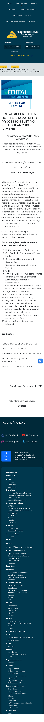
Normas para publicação (17, 654)
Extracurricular (13, 561)
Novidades (33, 21)
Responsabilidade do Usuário (19, 495)
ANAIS (10, 657)
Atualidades (12, 606)
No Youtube (32, 435)
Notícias (15, 67)
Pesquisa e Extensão (22, 15)
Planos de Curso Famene (17, 590)
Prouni (10, 518)
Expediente (12, 652)
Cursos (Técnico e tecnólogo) (19, 547)
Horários (11, 597)
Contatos (10, 525)
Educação (12, 610)
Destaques (12, 714)
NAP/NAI (11, 506)
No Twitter (31, 442)
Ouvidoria (10, 476)
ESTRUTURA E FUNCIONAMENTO (20, 638)
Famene (11, 482)
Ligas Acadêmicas (14, 660)
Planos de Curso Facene (17, 593)
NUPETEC (11, 515)
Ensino (34, 3)
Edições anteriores (15, 680)
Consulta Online (14, 498)
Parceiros (11, 520)
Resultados (12, 487)
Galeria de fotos (14, 718)
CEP (8, 635)
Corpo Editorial (13, 669)
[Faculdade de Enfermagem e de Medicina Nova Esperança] (22, 34)
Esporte (11, 613)
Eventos (11, 537)
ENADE (9, 603)
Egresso (11, 595)
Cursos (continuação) (15, 551)
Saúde (10, 626)
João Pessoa (13, 47)
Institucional (21, 3)
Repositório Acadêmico (17, 500)
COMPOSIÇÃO (13, 640)
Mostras (9, 649)
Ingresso (12, 9)
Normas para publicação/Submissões (17, 675)
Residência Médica (15, 575)
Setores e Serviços (14, 503)
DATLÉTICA (12, 522)
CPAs (8, 479)
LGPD (8, 540)
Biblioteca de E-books (16, 683)
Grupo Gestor (13, 689)
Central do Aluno (28, 9)
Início (9, 3)
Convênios (12, 701)
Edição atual (12, 678)
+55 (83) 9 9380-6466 (19, 56)
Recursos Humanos (15, 531)
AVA (9, 600)
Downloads (12, 588)
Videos (10, 628)
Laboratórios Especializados (19, 508)
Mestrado (11, 563)
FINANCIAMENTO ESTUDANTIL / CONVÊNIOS (20, 512)
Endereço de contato (16, 671)
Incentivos (10, 566)
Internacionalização (15, 21)
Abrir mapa (34, 47)
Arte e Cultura (13, 608)
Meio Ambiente (14, 621)
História (11, 615)
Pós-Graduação (14, 558)
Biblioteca (10, 490)
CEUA (8, 643)
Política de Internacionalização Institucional (20, 704)
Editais (10, 696)
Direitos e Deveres (15, 586)
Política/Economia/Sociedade (19, 623)
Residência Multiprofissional (18, 556)
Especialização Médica (17, 553)
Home (3, 67)
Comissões (12, 485)
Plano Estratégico (15, 691)
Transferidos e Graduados (18, 572)
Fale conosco (13, 528)
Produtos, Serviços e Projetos (19, 493)
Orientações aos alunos (17, 694)
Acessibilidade (12, 534)
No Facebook (11, 435)
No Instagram (12, 442)
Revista (9, 666)
